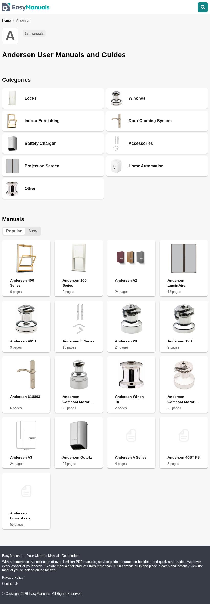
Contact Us (10, 584)
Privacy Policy (13, 577)
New (33, 231)
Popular (14, 231)
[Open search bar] (203, 7)
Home (6, 20)
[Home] (26, 7)
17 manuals (34, 33)
